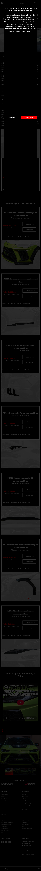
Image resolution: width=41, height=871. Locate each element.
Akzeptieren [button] (29, 117)
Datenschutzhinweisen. (22, 31)
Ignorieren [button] (12, 117)
